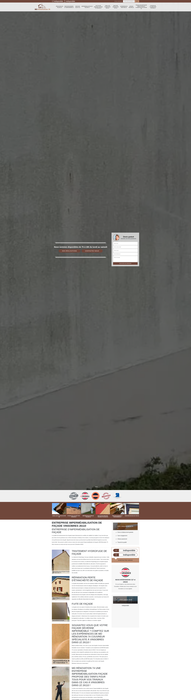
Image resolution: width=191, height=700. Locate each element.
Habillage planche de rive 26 (107, 7)
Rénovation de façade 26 (59, 7)
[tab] (95, 280)
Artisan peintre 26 (131, 7)
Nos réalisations (69, 251)
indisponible (58, 1)
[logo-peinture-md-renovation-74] (42, 7)
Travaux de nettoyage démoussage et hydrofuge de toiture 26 (141, 7)
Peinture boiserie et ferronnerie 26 (69, 7)
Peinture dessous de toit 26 (116, 7)
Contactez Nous (92, 251)
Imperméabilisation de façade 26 (87, 7)
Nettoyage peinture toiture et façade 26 (98, 7)
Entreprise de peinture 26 (124, 7)
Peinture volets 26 (77, 7)
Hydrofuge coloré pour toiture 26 (153, 7)
